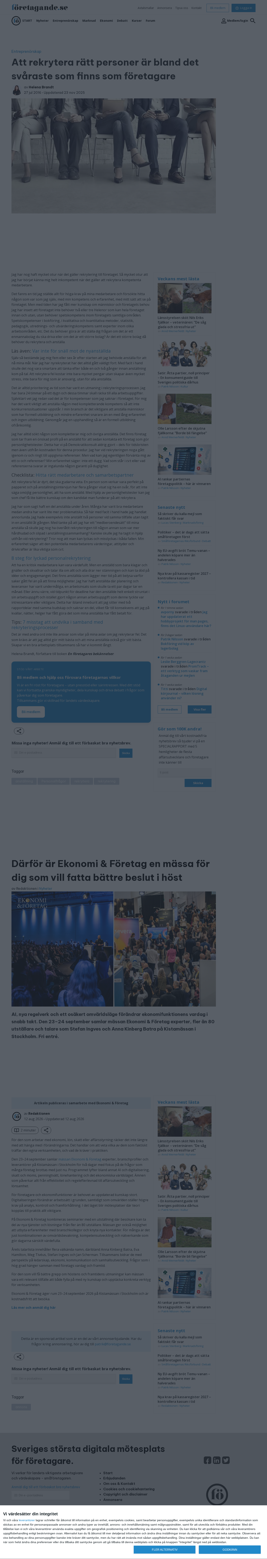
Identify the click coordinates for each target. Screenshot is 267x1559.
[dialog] (133, 1532)
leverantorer (27, 1520)
